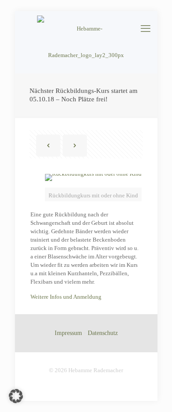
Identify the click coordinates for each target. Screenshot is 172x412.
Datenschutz (103, 332)
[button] (16, 396)
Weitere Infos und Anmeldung (65, 296)
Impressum (68, 332)
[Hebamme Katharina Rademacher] (86, 42)
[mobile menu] (145, 28)
